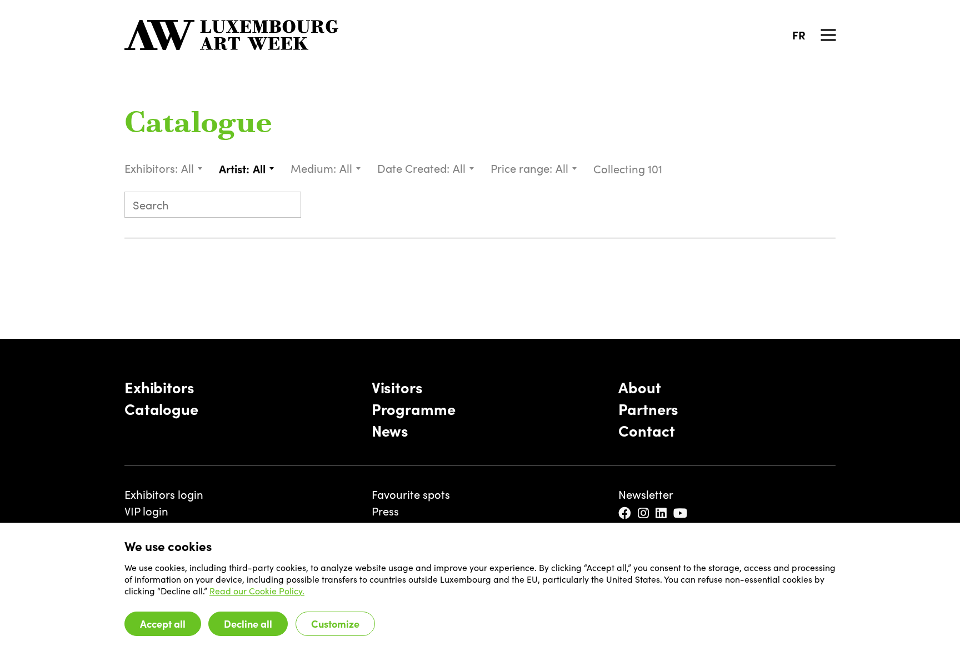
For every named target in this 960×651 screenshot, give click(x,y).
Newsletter (645, 494)
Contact (646, 430)
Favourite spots (411, 494)
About (639, 387)
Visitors (397, 387)
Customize (335, 623)
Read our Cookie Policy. (256, 591)
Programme (414, 408)
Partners (648, 408)
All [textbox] (187, 168)
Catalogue (198, 124)
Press (385, 510)
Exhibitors (159, 387)
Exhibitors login (163, 494)
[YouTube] (681, 513)
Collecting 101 (629, 168)
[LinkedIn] (662, 513)
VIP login (146, 510)
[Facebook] (625, 513)
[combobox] (192, 168)
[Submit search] (286, 206)
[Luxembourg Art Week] (231, 35)
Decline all (248, 623)
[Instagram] (644, 513)
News (390, 430)
